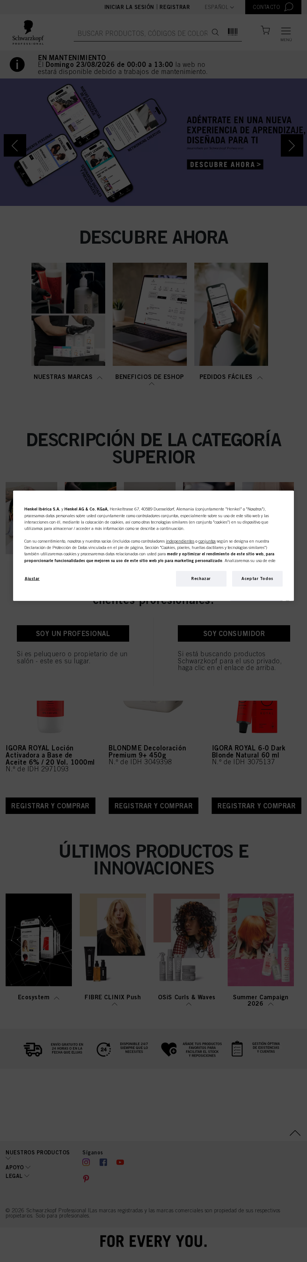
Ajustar (32, 578)
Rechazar (201, 578)
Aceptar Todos (257, 578)
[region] (153, 545)
